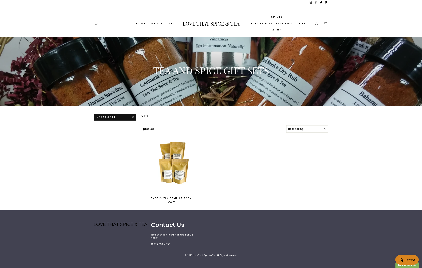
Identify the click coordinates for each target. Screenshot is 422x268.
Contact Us (408, 265)
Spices (277, 17)
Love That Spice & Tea (211, 23)
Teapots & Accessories (270, 23)
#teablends (106, 117)
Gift (302, 23)
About (157, 23)
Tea (172, 23)
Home (141, 23)
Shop (277, 30)
